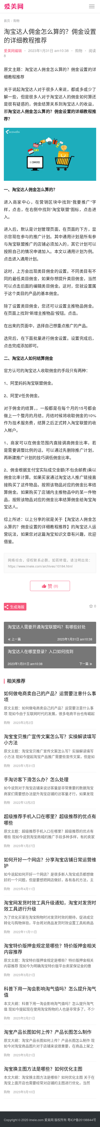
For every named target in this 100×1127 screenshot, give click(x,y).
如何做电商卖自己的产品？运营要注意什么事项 (50, 696)
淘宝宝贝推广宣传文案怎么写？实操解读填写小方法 (50, 739)
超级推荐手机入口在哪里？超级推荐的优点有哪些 (50, 819)
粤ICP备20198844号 (81, 1120)
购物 (78, 50)
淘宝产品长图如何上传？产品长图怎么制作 (48, 1032)
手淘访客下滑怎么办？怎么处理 (36, 779)
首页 (7, 20)
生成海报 (16, 606)
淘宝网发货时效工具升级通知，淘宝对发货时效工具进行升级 (50, 905)
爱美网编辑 (13, 50)
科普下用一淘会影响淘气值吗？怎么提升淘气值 (50, 991)
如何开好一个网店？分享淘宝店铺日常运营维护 (50, 862)
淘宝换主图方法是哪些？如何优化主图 (43, 1069)
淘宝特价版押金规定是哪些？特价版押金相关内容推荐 (50, 948)
